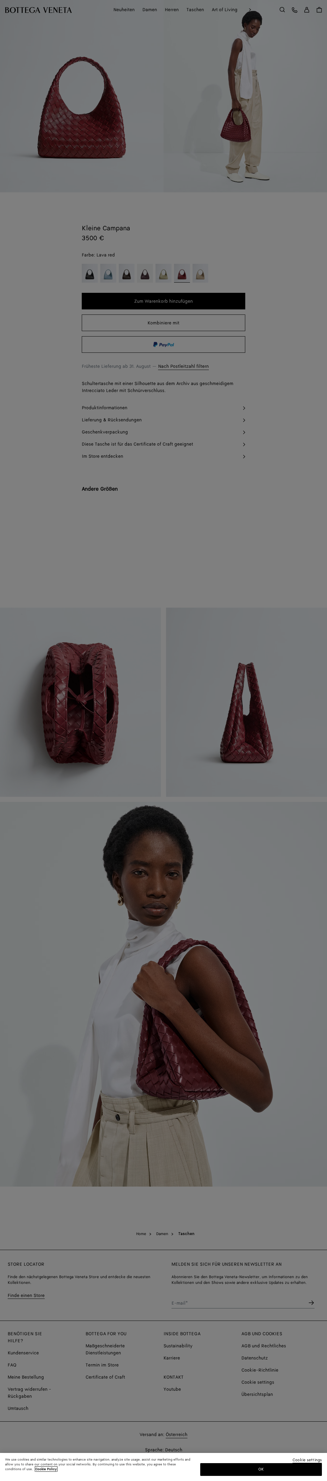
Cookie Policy (46, 1469)
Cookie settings (307, 1460)
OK (261, 1469)
